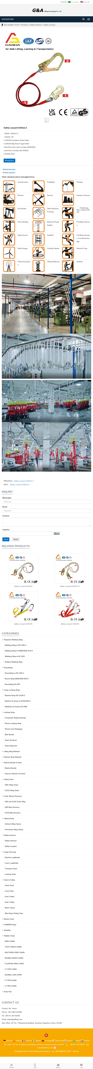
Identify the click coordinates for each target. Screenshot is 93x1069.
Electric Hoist (9, 919)
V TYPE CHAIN (10, 980)
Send (6, 539)
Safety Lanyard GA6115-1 (20, 485)
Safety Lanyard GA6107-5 (70, 586)
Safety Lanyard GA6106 (70, 624)
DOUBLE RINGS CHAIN (14, 958)
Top (81, 1067)
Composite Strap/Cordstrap (15, 718)
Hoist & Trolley (9, 880)
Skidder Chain (9, 936)
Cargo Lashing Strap (12, 690)
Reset (16, 539)
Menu (58, 1068)
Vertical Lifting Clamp (13, 824)
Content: (6, 516)
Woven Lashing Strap (13, 723)
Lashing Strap (9, 712)
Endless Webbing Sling (13, 662)
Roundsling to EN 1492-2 (14, 673)
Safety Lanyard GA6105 (23, 624)
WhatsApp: (7, 498)
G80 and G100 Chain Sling (15, 802)
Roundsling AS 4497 (12, 684)
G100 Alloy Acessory (12, 813)
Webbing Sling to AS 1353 (15, 656)
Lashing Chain (10, 874)
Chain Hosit (9, 885)
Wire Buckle (9, 734)
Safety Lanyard (49, 25)
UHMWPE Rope (10, 925)
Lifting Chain (9, 779)
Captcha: (6, 530)
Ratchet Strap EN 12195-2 (15, 695)
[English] (85, 2)
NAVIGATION (8, 19)
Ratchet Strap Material (12, 757)
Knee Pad (8, 992)
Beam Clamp (10, 908)
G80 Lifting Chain (11, 785)
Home (17, 25)
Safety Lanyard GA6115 (23, 586)
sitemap (76, 1051)
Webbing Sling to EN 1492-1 (16, 645)
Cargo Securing (10, 852)
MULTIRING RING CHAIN (15, 952)
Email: (5, 507)
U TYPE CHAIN (11, 969)
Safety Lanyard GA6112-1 (24, 481)
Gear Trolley (9, 902)
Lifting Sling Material (11, 751)
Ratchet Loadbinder (12, 857)
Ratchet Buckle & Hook (13, 763)
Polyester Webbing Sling (13, 640)
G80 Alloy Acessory (12, 807)
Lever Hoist (9, 891)
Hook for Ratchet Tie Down (15, 774)
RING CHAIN (10, 941)
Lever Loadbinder (11, 863)
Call (34, 1067)
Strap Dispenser (11, 746)
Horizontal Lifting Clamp (14, 829)
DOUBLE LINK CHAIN (13, 975)
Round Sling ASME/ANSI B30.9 (17, 679)
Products (24, 25)
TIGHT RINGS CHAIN (13, 947)
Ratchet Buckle (10, 768)
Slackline (7, 930)
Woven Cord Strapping (13, 729)
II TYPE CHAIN (10, 986)
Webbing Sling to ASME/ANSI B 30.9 (19, 651)
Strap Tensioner (11, 740)
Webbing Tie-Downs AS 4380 (16, 707)
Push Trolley (9, 897)
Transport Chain (11, 869)
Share (11, 1067)
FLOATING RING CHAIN (14, 964)
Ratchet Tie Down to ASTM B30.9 (17, 701)
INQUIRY (10, 161)
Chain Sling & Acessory (13, 796)
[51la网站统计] (55, 1048)
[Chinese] (73, 2)
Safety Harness (35, 25)
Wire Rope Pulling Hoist (14, 913)
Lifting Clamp (9, 818)
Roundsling (8, 668)
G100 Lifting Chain (12, 790)
